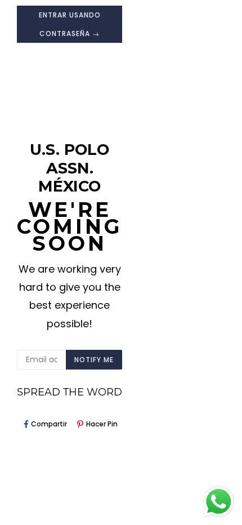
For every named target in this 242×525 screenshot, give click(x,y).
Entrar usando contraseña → (70, 24)
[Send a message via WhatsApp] (218, 501)
